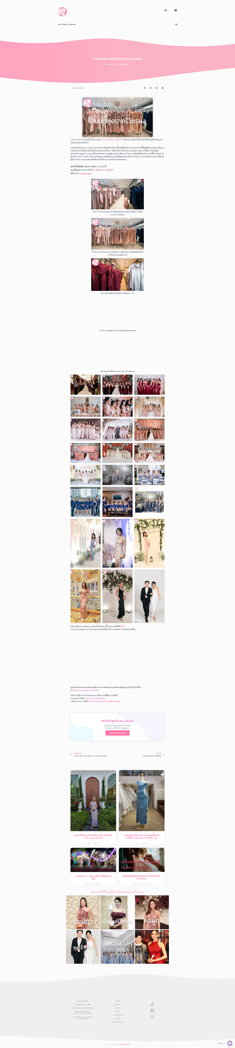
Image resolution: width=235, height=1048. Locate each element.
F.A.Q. (117, 1012)
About (117, 1005)
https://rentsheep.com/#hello (86, 690)
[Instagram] (152, 1017)
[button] (165, 10)
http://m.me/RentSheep (95, 698)
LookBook (117, 1015)
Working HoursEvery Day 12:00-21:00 (82, 1013)
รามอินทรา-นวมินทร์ (104, 169)
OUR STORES (117, 1022)
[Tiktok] (152, 1004)
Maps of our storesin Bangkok (82, 1018)
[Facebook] (152, 1010)
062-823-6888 (82, 1001)
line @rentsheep (82, 1005)
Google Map (85, 173)
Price (117, 1008)
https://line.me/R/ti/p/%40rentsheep (104, 701)
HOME (117, 1001)
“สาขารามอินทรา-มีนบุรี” (112, 139)
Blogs (117, 1019)
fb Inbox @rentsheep (82, 1008)
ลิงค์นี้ (122, 626)
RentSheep (125, 1045)
